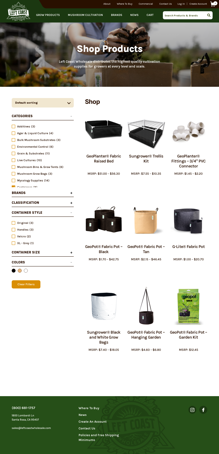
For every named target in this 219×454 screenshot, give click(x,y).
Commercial (146, 3)
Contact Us (165, 3)
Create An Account (93, 421)
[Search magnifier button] (210, 15)
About (106, 3)
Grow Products (48, 15)
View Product (104, 183)
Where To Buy (124, 3)
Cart (150, 15)
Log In (181, 3)
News (134, 15)
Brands (116, 15)
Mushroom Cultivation (85, 15)
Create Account (198, 3)
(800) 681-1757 (23, 408)
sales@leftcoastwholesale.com (31, 428)
